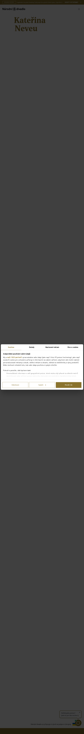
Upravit (40, 385)
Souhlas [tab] (11, 347)
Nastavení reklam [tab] (52, 347)
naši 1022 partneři (14, 357)
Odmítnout (15, 385)
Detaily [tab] (31, 347)
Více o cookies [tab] (73, 347)
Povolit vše (68, 385)
